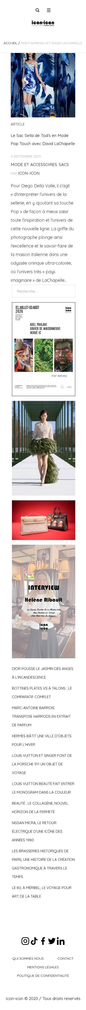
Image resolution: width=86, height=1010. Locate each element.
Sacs (64, 164)
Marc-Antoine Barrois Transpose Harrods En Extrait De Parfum (41, 716)
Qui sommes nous (28, 958)
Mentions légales (43, 967)
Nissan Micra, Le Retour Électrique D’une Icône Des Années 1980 (37, 831)
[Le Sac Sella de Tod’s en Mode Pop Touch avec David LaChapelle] (43, 85)
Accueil (10, 43)
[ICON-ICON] (43, 22)
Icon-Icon (29, 173)
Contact (65, 958)
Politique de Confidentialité (43, 975)
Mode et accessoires (34, 164)
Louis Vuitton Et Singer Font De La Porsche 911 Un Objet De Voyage (42, 764)
